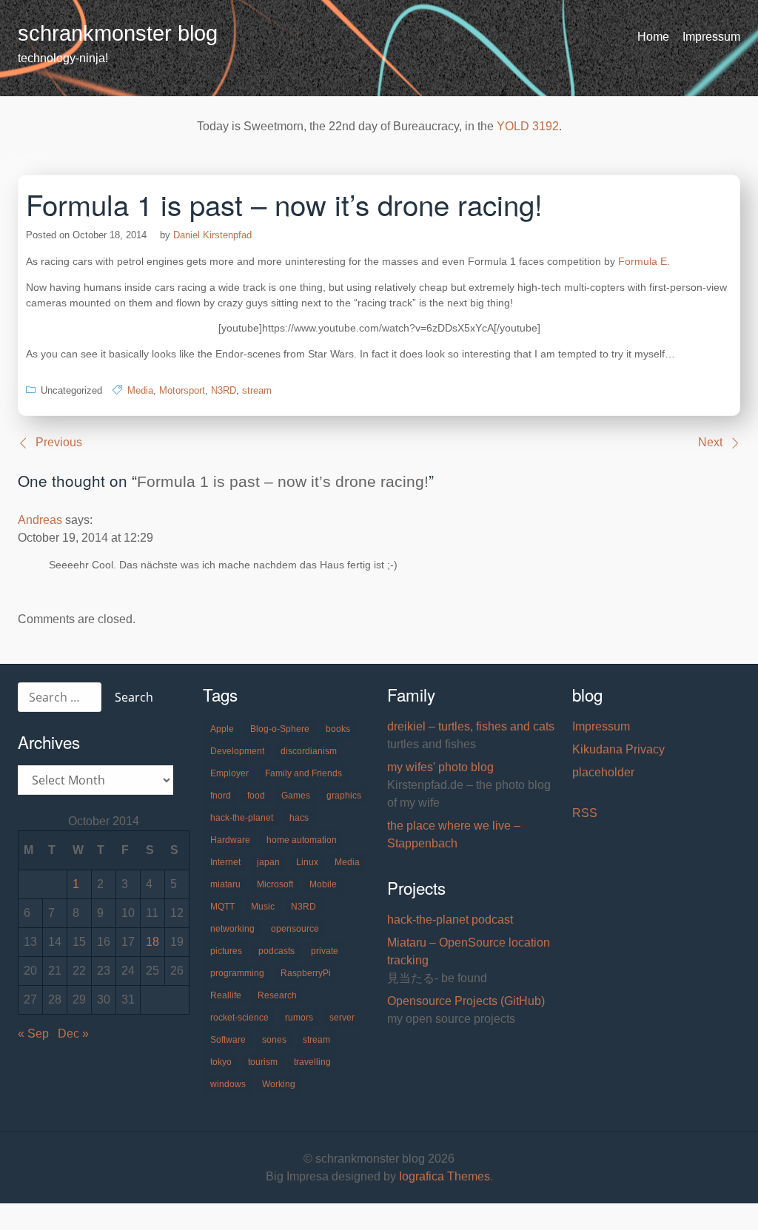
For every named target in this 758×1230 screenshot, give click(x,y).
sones (274, 1040)
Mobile (323, 884)
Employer (229, 773)
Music (263, 906)
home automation (301, 840)
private (324, 951)
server (342, 1017)
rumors (299, 1017)
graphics (343, 795)
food (256, 795)
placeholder (603, 772)
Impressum (711, 36)
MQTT (222, 906)
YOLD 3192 (528, 126)
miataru (225, 884)
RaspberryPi (306, 973)
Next (710, 442)
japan (268, 862)
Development (237, 751)
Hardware (230, 840)
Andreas (40, 520)
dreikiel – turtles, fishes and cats (470, 726)
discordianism (309, 751)
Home (653, 36)
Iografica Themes (444, 1176)
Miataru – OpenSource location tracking (468, 951)
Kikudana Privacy (618, 749)
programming (237, 973)
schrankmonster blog (118, 33)
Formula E (642, 261)
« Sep (33, 1033)
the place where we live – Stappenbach (453, 834)
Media (140, 390)
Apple (222, 729)
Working (278, 1084)
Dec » (73, 1033)
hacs (299, 818)
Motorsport (182, 390)
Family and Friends (303, 773)
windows (228, 1084)
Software (228, 1040)
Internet (225, 862)
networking (232, 929)
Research (277, 995)
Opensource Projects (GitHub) (466, 1001)
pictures (226, 951)
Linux (307, 862)
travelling (312, 1062)
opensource (295, 929)
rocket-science (239, 1017)
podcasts (276, 951)
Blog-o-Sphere (279, 729)
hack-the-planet (241, 818)
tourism (263, 1062)
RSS (584, 813)
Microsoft (275, 884)
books (338, 729)
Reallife (225, 995)
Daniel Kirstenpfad (212, 235)
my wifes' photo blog (440, 767)
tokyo (221, 1062)
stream (257, 390)
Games (295, 795)
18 (152, 941)
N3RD (223, 390)
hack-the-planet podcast (450, 919)
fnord (220, 795)
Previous (59, 442)
